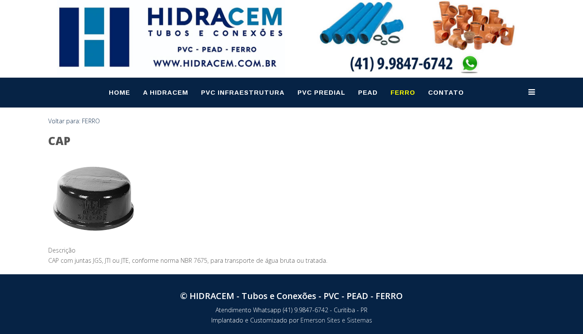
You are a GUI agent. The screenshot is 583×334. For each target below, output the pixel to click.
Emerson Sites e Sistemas (336, 320)
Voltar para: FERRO (74, 121)
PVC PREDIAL (321, 92)
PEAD (368, 92)
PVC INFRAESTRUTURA (243, 92)
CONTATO (446, 92)
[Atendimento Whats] (420, 36)
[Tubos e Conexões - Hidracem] (171, 37)
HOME (119, 92)
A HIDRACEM (165, 92)
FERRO (403, 92)
